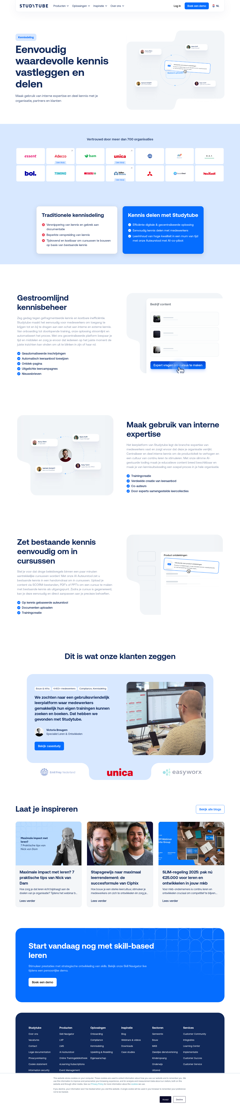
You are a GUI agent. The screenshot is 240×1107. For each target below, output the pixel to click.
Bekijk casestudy (49, 746)
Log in (177, 5)
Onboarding (96, 1034)
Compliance (96, 1040)
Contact (33, 1046)
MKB (154, 1046)
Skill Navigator (66, 1034)
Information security (39, 1070)
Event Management (69, 1070)
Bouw (155, 1040)
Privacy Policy (97, 1083)
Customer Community (194, 1034)
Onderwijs (157, 1064)
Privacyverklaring (37, 1058)
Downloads (127, 1046)
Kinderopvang (159, 1058)
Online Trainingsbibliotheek (73, 1058)
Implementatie (190, 1052)
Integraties (188, 1040)
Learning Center (191, 1046)
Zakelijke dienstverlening (165, 1052)
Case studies (128, 1052)
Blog (123, 1034)
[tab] (58, 769)
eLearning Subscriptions (72, 1064)
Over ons (33, 1034)
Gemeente (157, 1034)
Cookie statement (38, 1064)
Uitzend (156, 1070)
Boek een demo (196, 5)
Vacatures (34, 1040)
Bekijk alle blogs (210, 809)
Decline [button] (179, 1099)
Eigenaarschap (98, 1058)
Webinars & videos (131, 1040)
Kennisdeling (97, 1046)
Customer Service (192, 1064)
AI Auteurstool (66, 1052)
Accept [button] (165, 1099)
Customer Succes (192, 1058)
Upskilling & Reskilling (101, 1052)
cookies (134, 1083)
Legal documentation (40, 1052)
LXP (61, 1040)
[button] (61, 6)
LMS (61, 1046)
